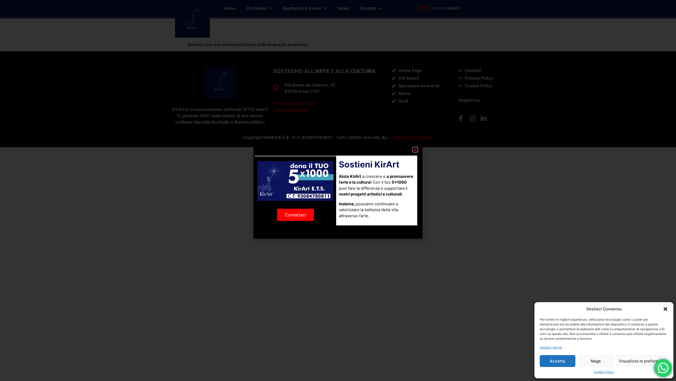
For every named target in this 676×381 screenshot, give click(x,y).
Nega (596, 361)
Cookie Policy (604, 372)
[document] (338, 190)
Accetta (557, 361)
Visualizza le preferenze (642, 361)
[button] (665, 309)
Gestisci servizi (551, 347)
